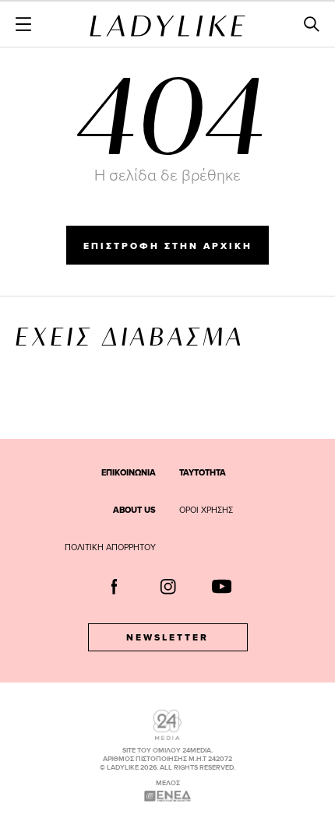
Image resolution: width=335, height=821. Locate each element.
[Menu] (23, 24)
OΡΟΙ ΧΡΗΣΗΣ (206, 509)
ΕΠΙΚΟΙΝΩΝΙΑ (128, 472)
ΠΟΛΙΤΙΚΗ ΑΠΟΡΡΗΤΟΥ (110, 547)
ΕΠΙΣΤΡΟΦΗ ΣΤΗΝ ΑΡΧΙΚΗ (167, 246)
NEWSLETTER (167, 637)
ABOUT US (134, 509)
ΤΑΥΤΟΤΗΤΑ (202, 472)
